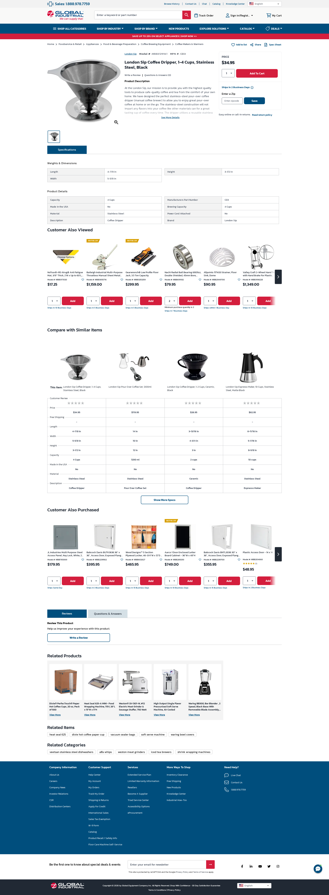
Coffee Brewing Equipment (156, 44)
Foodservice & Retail (70, 44)
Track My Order (96, 794)
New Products (174, 787)
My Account (94, 781)
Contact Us (190, 3)
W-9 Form (93, 825)
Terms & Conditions (157, 890)
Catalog (216, 3)
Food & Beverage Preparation (119, 44)
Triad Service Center (138, 800)
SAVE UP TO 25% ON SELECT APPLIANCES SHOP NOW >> (164, 36)
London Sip (131, 54)
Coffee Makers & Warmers (189, 44)
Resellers (132, 787)
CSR (51, 800)
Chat (204, 3)
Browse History (172, 3)
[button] (265, 3)
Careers (53, 781)
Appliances (92, 44)
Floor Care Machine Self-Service (105, 844)
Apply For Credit (96, 806)
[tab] (67, 150)
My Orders (93, 787)
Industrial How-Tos (177, 800)
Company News (57, 787)
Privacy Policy (182, 872)
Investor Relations (58, 794)
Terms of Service (200, 872)
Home (50, 44)
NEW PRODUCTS (179, 29)
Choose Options (65, 257)
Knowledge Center (235, 3)
